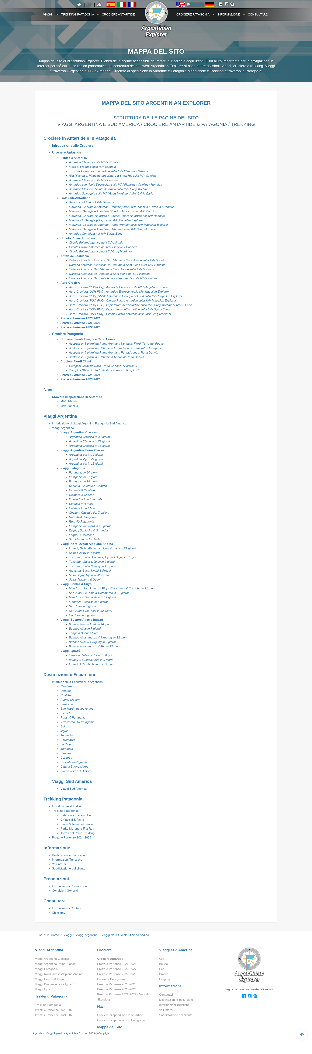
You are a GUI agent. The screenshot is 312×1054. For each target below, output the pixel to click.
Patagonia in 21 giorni (83, 477)
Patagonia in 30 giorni (83, 472)
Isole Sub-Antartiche (75, 198)
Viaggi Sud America (73, 788)
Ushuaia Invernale (81, 503)
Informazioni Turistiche (67, 859)
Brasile (163, 974)
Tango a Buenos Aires (83, 633)
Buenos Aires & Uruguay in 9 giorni (92, 642)
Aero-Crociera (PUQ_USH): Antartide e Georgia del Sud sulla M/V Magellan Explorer (125, 296)
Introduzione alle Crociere (72, 145)
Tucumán (66, 735)
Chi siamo (58, 912)
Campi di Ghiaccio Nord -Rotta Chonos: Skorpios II (103, 366)
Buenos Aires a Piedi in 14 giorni (90, 624)
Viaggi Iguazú (70, 650)
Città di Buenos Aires (74, 766)
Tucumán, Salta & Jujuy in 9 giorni (92, 561)
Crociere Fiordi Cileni (75, 361)
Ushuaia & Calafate (82, 490)
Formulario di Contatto (67, 908)
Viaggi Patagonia (72, 468)
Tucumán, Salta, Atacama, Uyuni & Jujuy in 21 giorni (104, 557)
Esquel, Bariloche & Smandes (89, 530)
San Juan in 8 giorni (82, 606)
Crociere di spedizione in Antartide (77, 397)
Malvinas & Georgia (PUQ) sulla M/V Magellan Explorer (106, 220)
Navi (101, 1007)
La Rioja (66, 744)
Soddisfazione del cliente (68, 868)
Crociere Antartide (66, 152)
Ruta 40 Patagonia (81, 521)
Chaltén (65, 695)
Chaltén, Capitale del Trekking (89, 512)
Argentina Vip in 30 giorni (86, 454)
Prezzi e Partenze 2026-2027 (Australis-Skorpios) (124, 997)
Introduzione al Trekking (68, 806)
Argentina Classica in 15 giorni (89, 445)
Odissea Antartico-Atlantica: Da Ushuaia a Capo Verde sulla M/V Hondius (118, 260)
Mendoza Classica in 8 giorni (88, 601)
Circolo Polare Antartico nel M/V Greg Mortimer (100, 251)
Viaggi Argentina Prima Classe (82, 450)
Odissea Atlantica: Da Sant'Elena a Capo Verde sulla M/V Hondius (113, 278)
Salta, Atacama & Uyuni (84, 579)
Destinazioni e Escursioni (69, 855)
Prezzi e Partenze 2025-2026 (80, 318)
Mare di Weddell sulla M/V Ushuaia (92, 166)
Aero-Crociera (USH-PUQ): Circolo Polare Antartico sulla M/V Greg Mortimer (120, 314)
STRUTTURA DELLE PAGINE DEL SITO (156, 117)
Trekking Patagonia (65, 810)
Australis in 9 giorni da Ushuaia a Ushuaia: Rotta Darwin (106, 357)
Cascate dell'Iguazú (73, 762)
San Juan (66, 753)
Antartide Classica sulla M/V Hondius (93, 180)
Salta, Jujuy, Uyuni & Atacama (89, 575)
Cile (161, 958)
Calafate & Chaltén (81, 494)
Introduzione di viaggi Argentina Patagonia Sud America (89, 423)
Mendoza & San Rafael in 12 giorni (92, 597)
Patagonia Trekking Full (76, 815)
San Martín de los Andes (85, 539)
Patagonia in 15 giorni (83, 481)
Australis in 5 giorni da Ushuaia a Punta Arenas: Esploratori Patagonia (116, 348)
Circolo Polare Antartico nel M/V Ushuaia (96, 242)
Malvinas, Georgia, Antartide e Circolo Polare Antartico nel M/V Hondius (117, 215)
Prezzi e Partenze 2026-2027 (80, 322)
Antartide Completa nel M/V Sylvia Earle (95, 233)
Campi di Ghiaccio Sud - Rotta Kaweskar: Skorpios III (104, 370)
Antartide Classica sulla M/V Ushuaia (93, 162)
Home (55, 935)
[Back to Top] (301, 1034)
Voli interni (59, 864)
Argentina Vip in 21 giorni (86, 459)
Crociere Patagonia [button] (192, 14)
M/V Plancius (69, 405)
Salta (63, 726)
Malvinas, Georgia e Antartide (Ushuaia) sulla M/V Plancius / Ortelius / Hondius (121, 207)
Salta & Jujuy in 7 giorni (84, 552)
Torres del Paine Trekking (77, 833)
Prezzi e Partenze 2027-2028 (80, 327)
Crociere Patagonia (67, 334)
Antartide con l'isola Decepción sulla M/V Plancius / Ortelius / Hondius (115, 184)
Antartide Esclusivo (74, 256)
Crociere (104, 950)
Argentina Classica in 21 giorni (89, 441)
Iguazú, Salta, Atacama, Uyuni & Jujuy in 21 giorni (102, 548)
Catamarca (67, 739)
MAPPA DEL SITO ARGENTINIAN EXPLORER (156, 103)
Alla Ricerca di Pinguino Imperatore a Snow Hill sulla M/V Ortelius (112, 175)
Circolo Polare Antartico (77, 238)
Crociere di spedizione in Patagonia (121, 1020)
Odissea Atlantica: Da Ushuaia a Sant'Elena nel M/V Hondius (109, 273)
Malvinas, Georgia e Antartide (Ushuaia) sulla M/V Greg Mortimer (112, 229)
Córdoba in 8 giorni (82, 615)
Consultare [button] (258, 14)
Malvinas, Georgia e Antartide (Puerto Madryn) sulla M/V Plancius (113, 211)
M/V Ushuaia (69, 401)
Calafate (66, 686)
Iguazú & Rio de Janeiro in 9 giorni (92, 664)
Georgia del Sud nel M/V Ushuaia (91, 202)
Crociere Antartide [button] (118, 14)
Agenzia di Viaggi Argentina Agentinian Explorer (60, 1033)
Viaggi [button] (48, 14)
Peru (162, 969)
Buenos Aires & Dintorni (76, 771)
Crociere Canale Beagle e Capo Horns (87, 339)
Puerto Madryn (70, 699)
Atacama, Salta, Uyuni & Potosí (90, 570)
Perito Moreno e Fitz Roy (77, 828)
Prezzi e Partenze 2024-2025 (80, 374)
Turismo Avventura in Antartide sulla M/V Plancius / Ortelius (108, 171)
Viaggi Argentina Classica (79, 432)
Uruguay (165, 979)
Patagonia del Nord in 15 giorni (90, 526)
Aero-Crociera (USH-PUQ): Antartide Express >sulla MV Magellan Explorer (119, 291)
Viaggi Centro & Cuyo (76, 584)
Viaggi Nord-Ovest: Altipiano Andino (86, 543)
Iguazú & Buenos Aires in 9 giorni (91, 659)
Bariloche (66, 704)
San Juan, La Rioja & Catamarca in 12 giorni (99, 593)
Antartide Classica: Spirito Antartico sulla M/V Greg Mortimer (109, 189)
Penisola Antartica (73, 157)
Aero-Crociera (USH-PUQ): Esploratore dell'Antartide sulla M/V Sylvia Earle (119, 309)
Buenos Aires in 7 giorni (85, 628)
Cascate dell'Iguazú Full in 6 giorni (92, 655)
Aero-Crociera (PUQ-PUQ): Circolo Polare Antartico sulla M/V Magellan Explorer (122, 300)
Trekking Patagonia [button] (77, 14)
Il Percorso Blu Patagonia (77, 722)
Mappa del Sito (109, 1027)
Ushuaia (66, 690)
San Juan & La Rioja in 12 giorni (90, 610)
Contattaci (166, 994)
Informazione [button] (228, 14)
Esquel (65, 713)
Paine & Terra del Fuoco (76, 824)
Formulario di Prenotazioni (69, 886)
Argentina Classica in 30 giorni (89, 436)
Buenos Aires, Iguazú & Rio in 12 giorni (95, 646)
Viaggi (68, 935)
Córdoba (66, 757)
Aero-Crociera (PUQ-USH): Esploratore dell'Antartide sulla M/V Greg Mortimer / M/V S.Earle (130, 305)
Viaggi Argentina (63, 428)
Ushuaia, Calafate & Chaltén (88, 486)
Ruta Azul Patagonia (82, 517)
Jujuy (63, 731)
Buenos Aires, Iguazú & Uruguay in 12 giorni (98, 637)
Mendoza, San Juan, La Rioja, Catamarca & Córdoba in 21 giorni (112, 588)
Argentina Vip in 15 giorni (86, 463)
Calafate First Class (82, 508)
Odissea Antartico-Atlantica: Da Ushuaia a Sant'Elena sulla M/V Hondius (117, 264)
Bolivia (163, 963)
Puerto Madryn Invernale (85, 499)
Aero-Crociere (70, 282)
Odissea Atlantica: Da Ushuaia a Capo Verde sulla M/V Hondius (111, 269)
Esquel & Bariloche (81, 535)
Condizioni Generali (65, 890)
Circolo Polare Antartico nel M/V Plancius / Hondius (103, 247)
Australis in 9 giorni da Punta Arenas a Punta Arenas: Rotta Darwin (113, 352)
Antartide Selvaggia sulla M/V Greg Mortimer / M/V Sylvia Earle (111, 193)
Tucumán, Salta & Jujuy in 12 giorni (92, 566)
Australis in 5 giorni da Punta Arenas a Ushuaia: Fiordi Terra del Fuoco (116, 343)
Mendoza (66, 748)
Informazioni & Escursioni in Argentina (77, 681)
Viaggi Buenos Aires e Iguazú (81, 619)
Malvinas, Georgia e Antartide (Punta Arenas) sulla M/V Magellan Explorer (118, 224)
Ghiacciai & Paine (72, 819)
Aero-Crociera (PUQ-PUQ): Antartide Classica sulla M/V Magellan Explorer (119, 287)
